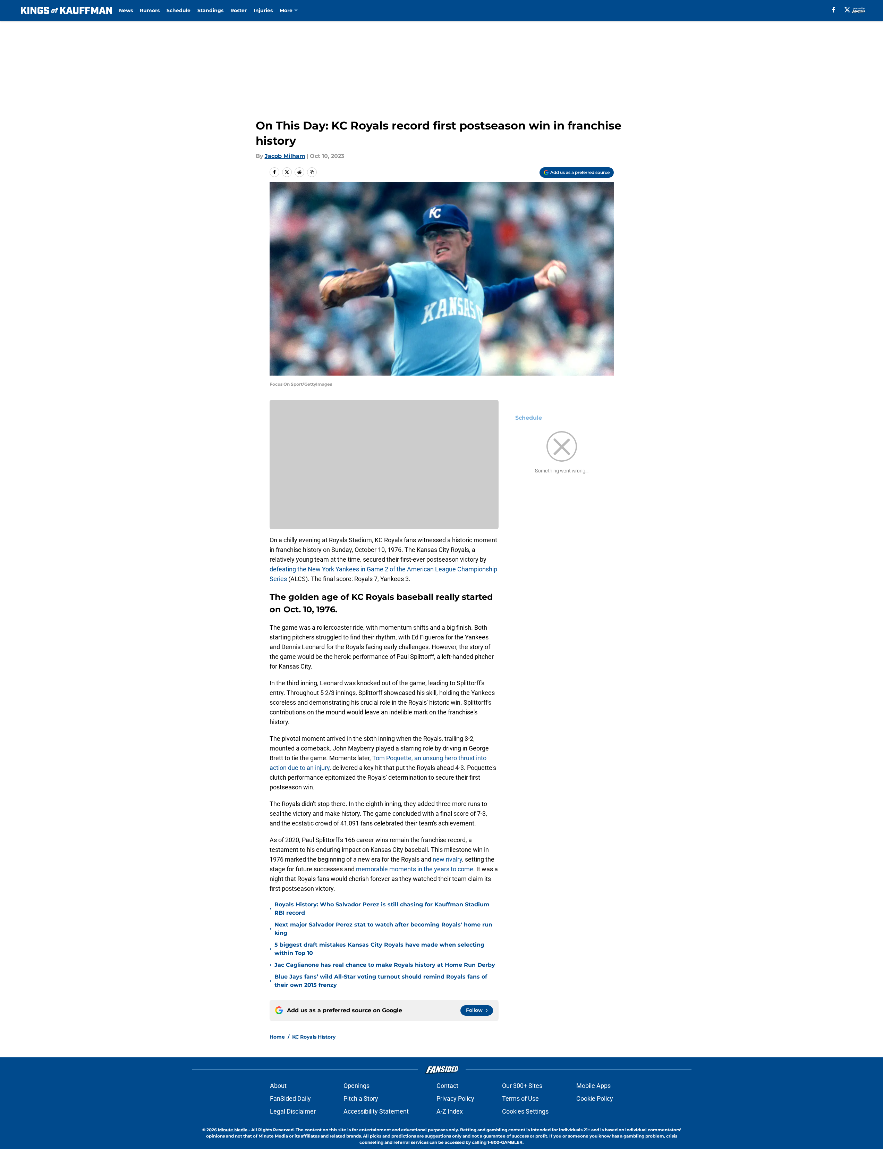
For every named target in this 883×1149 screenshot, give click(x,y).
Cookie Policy (594, 1098)
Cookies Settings (525, 1111)
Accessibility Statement (376, 1111)
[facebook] (833, 9)
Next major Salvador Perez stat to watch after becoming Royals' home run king (383, 928)
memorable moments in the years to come (414, 869)
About (278, 1085)
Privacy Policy (455, 1098)
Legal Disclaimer (293, 1111)
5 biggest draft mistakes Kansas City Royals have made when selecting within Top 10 (379, 948)
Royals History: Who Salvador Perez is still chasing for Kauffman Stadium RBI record (382, 908)
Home (277, 1037)
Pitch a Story (360, 1098)
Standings (210, 10)
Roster (238, 10)
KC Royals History (314, 1037)
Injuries (263, 10)
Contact (447, 1085)
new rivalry (447, 859)
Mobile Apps (593, 1085)
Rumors (150, 10)
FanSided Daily (290, 1098)
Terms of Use (520, 1098)
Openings (356, 1085)
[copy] (312, 172)
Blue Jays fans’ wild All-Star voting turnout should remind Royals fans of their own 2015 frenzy (380, 980)
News (126, 10)
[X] (847, 9)
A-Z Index (449, 1111)
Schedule (178, 10)
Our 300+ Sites (522, 1085)
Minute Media (232, 1129)
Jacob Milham (285, 156)
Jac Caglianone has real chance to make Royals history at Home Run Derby (384, 965)
